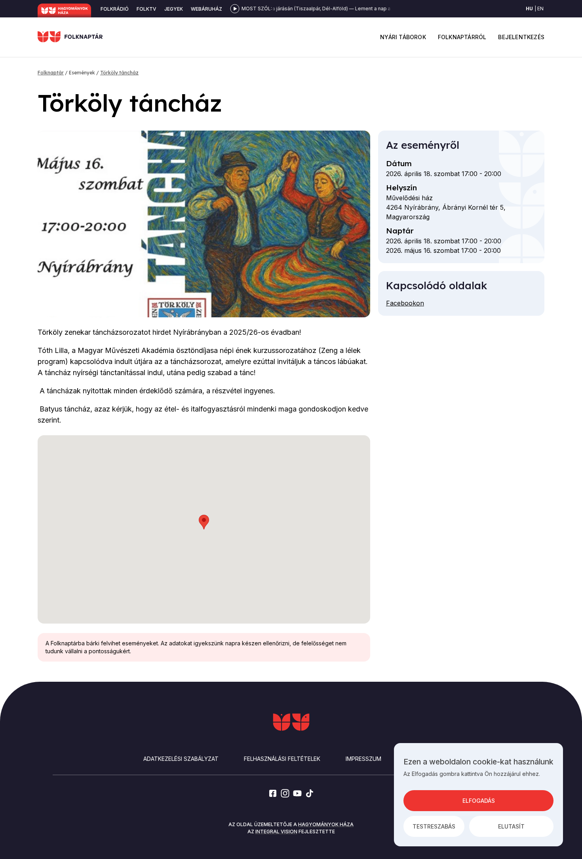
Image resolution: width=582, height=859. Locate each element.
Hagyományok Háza (64, 10)
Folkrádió (115, 9)
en (540, 8)
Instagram (285, 793)
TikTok (309, 793)
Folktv (146, 9)
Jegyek (173, 9)
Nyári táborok (403, 37)
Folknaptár (51, 73)
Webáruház (206, 9)
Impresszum (363, 758)
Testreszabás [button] (434, 826)
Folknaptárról (462, 37)
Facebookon (405, 303)
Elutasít (511, 826)
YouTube (297, 793)
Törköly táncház (119, 73)
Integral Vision (276, 831)
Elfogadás (478, 800)
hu (529, 8)
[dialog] (478, 794)
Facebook (273, 793)
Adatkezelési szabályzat (181, 758)
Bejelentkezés (521, 37)
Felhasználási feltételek (282, 758)
